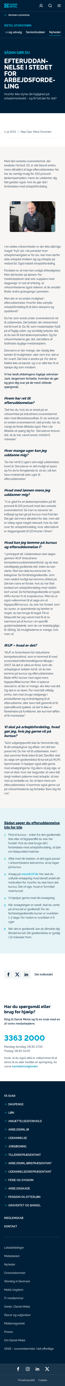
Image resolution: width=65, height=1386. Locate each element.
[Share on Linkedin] (26, 974)
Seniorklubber (35, 32)
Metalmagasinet (14, 1323)
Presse (8, 1332)
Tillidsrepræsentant (24, 1154)
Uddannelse (17, 1138)
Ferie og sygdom (20, 1180)
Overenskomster (14, 1273)
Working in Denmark (17, 1281)
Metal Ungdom (13, 1289)
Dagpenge (16, 1104)
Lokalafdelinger (14, 1247)
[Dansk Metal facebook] (18, 1369)
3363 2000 (24, 1038)
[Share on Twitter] (17, 974)
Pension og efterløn (24, 1197)
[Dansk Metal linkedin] (37, 1369)
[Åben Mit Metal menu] (41, 5)
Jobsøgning (17, 1146)
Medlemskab (13, 1218)
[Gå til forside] (11, 6)
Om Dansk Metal (14, 1340)
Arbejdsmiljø (18, 1129)
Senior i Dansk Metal (17, 1306)
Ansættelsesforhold (25, 1121)
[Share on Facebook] (8, 974)
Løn (11, 1112)
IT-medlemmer (14, 1298)
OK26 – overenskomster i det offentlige (29, 1348)
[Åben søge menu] (50, 5)
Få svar (9, 1096)
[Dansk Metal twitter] (47, 1369)
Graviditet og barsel (24, 1205)
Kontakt (10, 1226)
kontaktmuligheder (25, 1066)
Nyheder (55, 32)
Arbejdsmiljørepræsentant (30, 1163)
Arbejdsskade (19, 1188)
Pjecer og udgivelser (17, 1315)
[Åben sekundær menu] (59, 5)
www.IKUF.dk (29, 874)
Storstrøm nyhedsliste (19, 15)
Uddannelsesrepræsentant (29, 1171)
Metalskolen (12, 1256)
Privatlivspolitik (26, 1380)
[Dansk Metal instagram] (28, 1369)
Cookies (42, 1380)
